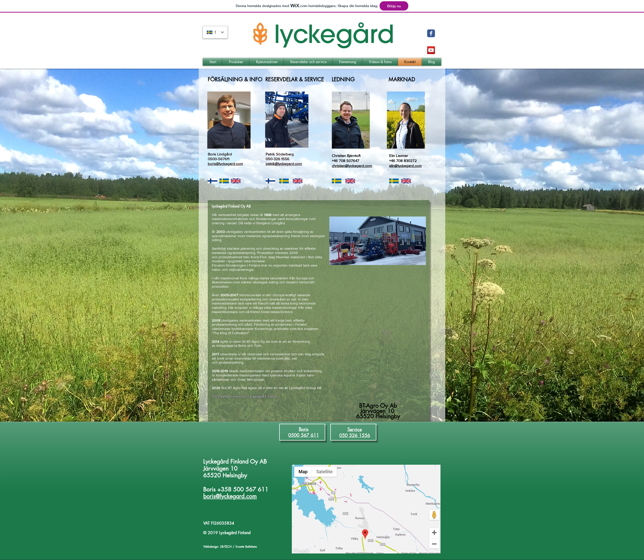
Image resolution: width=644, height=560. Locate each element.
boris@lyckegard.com (230, 496)
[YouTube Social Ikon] (431, 50)
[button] (236, 62)
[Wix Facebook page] (431, 33)
